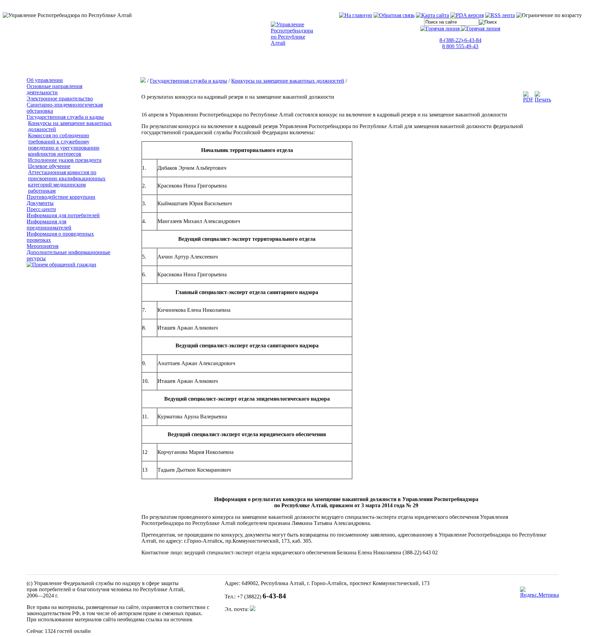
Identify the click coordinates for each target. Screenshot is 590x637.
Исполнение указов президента (64, 160)
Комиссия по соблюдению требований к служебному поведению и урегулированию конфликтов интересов (63, 145)
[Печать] (543, 99)
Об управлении (45, 80)
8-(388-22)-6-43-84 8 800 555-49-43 (460, 43)
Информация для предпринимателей (49, 225)
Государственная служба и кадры (65, 117)
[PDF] (528, 99)
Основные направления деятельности (54, 89)
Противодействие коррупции (61, 197)
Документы (40, 203)
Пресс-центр (41, 209)
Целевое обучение (49, 166)
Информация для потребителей (63, 215)
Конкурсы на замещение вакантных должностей (287, 81)
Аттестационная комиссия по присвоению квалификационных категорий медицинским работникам (67, 181)
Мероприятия (42, 246)
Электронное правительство (60, 98)
